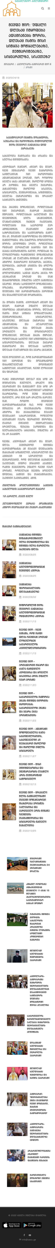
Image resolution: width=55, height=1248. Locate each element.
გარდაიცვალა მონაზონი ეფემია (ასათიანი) (40, 1178)
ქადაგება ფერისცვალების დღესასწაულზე (29, 588)
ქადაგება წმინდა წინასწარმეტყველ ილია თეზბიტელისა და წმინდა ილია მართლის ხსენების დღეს (34, 542)
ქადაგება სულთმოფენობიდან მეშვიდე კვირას (32, 567)
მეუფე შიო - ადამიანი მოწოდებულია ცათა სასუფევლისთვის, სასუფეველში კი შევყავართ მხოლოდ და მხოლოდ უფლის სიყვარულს (33, 740)
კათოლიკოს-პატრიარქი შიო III (34, 64)
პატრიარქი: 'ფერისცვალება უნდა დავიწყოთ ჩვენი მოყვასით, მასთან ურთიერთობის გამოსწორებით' (39, 1103)
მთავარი (9, 64)
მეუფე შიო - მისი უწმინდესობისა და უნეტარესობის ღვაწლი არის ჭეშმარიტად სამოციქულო (34, 771)
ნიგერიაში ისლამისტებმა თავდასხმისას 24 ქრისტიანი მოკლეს (40, 865)
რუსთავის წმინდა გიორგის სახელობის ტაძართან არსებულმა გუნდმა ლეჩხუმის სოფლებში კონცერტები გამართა (40, 927)
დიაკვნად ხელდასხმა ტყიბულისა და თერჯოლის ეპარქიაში (38, 1049)
